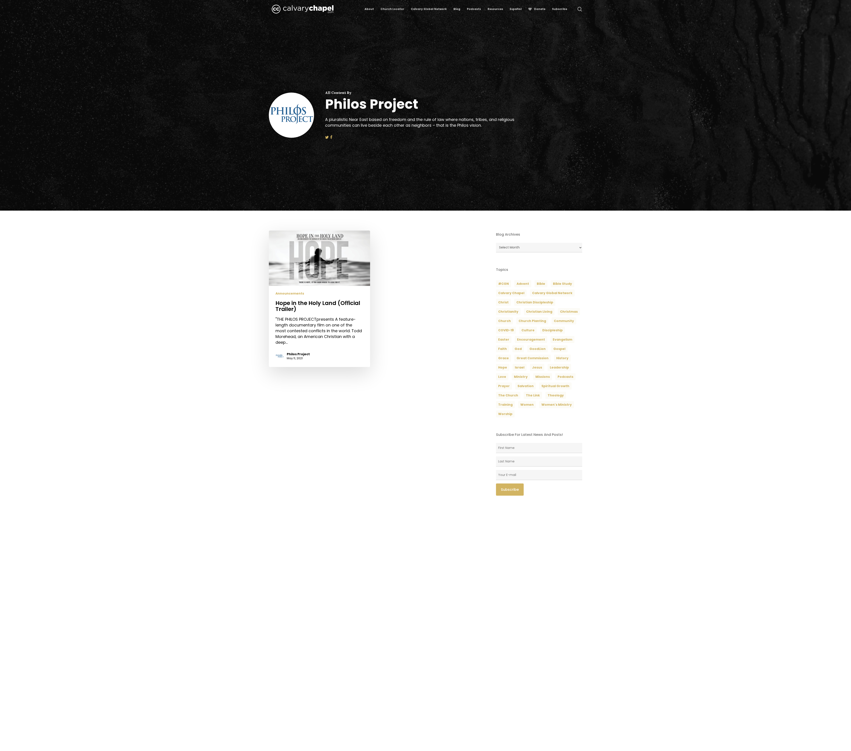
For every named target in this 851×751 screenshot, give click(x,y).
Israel (519, 367)
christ (503, 302)
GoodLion (537, 349)
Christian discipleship (534, 302)
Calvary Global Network (552, 293)
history (562, 358)
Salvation (525, 386)
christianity (508, 311)
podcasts (565, 377)
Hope (502, 367)
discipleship (552, 330)
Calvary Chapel (511, 293)
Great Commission (532, 358)
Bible (541, 283)
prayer (504, 386)
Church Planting (532, 321)
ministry (521, 377)
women (527, 404)
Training (505, 404)
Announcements (289, 293)
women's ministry (556, 404)
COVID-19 (506, 330)
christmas (569, 311)
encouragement (531, 339)
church (504, 321)
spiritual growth (555, 386)
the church (508, 395)
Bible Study (562, 283)
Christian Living (539, 311)
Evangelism (562, 339)
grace (503, 358)
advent (523, 283)
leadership (559, 367)
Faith (502, 349)
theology (556, 395)
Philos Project (298, 354)
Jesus (537, 367)
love (502, 377)
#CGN (503, 283)
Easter (503, 339)
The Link (533, 395)
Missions (542, 377)
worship (505, 414)
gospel (559, 349)
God (518, 349)
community (564, 321)
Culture (528, 330)
